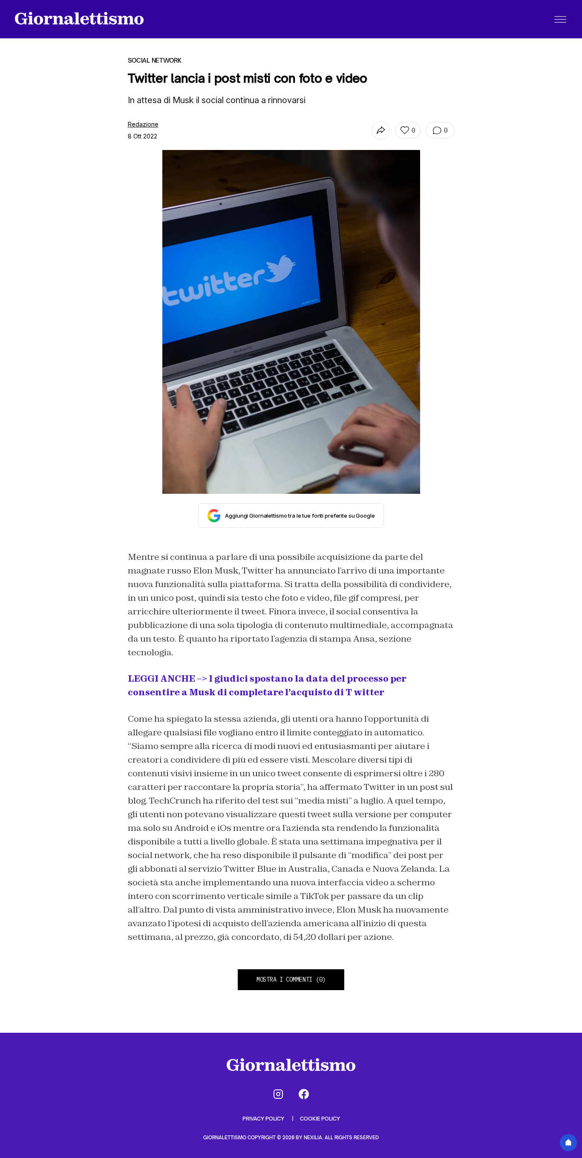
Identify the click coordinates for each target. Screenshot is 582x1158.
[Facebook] (303, 1094)
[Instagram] (278, 1094)
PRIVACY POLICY (263, 1118)
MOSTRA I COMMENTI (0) (291, 979)
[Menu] (560, 19)
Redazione (143, 124)
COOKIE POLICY (320, 1118)
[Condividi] (381, 130)
